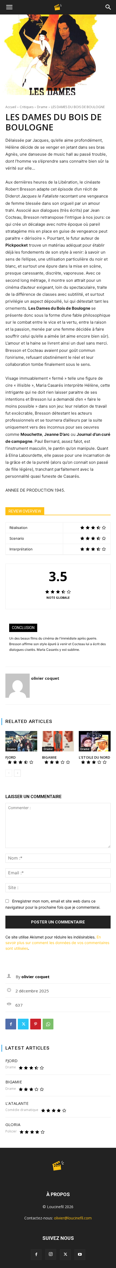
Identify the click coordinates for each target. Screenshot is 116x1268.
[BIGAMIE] (58, 741)
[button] (9, 7)
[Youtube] (79, 1254)
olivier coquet (45, 678)
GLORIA (12, 1124)
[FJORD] (21, 741)
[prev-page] (8, 773)
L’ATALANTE (17, 1103)
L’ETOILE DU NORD (94, 757)
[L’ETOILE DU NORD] (95, 741)
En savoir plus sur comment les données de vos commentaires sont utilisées (57, 943)
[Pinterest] (35, 1024)
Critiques (26, 107)
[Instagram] (50, 1254)
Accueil (10, 107)
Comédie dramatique (21, 1110)
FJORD (10, 757)
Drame (42, 107)
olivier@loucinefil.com (73, 1218)
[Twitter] (23, 1024)
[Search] (108, 7)
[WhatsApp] (48, 1024)
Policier (11, 1131)
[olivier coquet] (17, 686)
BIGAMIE (49, 757)
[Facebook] (10, 1024)
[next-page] (17, 773)
